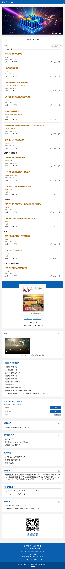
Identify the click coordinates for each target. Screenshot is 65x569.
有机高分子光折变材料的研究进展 (16, 82)
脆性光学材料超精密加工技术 (15, 157)
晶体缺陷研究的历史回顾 (12, 373)
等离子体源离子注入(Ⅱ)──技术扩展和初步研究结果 (23, 204)
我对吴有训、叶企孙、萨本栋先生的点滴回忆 (18, 390)
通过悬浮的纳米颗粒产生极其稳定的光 (16, 442)
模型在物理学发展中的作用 (13, 388)
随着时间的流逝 (9, 463)
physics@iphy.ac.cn (36, 559)
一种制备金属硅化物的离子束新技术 (17, 172)
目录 (36, 318)
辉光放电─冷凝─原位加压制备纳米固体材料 (20, 218)
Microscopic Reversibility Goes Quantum (17, 494)
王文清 (7, 253)
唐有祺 (7, 57)
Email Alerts (7, 401)
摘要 (6, 62)
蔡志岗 (20, 114)
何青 (11, 189)
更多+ (59, 333)
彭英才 (7, 271)
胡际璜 (7, 129)
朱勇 (6, 221)
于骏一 (11, 161)
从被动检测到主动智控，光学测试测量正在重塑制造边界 (22, 508)
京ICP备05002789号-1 (33, 548)
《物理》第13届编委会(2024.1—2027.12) (17, 427)
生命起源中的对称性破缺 (13, 250)
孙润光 (11, 114)
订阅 (56, 407)
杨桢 (6, 239)
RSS (18, 401)
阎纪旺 (7, 161)
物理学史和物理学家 (11, 263)
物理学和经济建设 (10, 153)
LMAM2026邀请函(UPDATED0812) (15, 506)
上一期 (54, 46)
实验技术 (7, 199)
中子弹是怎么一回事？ (12, 370)
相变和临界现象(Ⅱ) (11, 376)
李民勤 (10, 85)
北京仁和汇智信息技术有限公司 (33, 564)
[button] (52, 33)
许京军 (14, 85)
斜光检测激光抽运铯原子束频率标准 (17, 97)
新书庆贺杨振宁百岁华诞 (12, 460)
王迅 (15, 129)
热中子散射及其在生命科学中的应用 (17, 236)
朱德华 (11, 175)
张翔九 (11, 129)
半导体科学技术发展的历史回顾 (16, 268)
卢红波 (15, 175)
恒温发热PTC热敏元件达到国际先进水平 (19, 186)
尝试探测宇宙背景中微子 (12, 445)
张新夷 (7, 114)
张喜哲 (7, 189)
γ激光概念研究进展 (11, 68)
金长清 (15, 114)
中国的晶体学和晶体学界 (13, 54)
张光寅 (18, 85)
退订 (56, 411)
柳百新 (7, 175)
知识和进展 (8, 49)
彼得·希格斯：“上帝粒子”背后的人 (15, 457)
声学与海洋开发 (9, 385)
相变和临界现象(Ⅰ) (11, 367)
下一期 (59, 46)
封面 (27, 318)
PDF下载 (14, 62)
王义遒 (7, 100)
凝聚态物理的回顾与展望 (12, 382)
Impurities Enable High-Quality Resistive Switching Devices (23, 491)
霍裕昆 (7, 71)
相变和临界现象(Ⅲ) (11, 379)
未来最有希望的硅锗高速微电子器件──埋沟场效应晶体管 (24, 126)
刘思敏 (23, 85)
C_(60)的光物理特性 (12, 111)
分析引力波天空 (9, 439)
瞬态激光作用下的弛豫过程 (14, 140)
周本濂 (7, 143)
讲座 (5, 231)
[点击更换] (58, 415)
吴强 (6, 85)
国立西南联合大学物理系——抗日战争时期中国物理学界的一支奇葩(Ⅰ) (26, 393)
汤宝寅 (7, 207)
